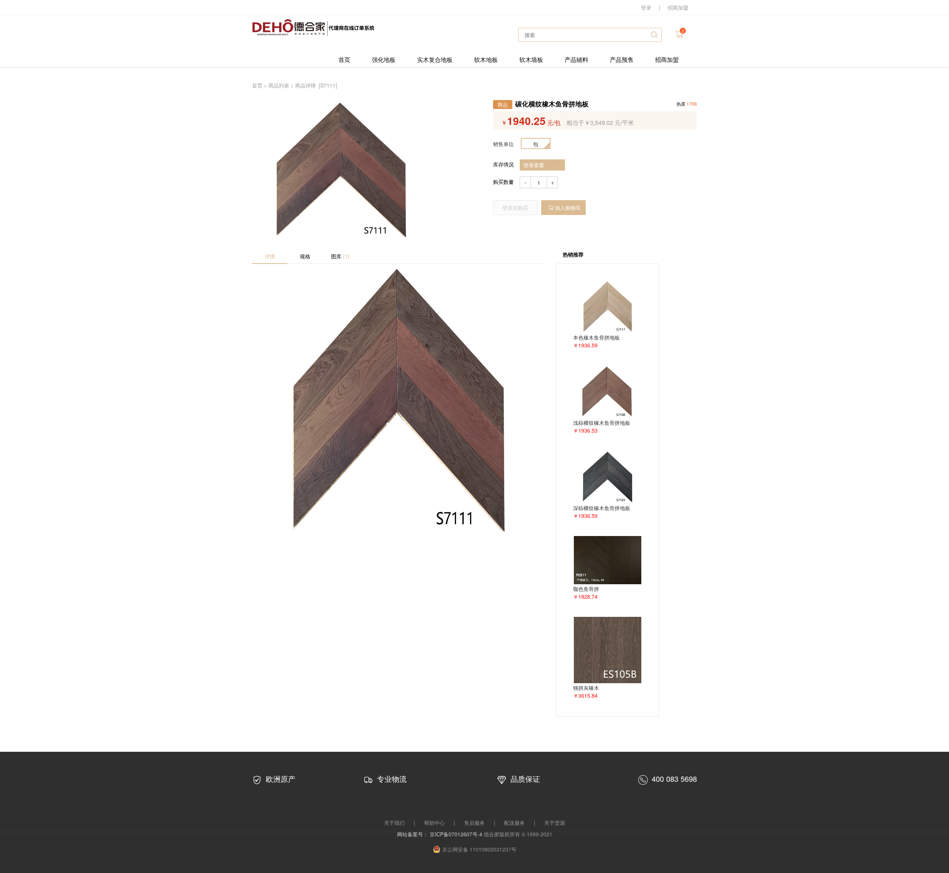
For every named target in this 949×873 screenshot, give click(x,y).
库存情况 (503, 164)
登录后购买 (515, 207)
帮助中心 (434, 822)
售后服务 (474, 822)
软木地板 (486, 59)
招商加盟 (678, 7)
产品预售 (622, 59)
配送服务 (514, 822)
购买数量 (503, 181)
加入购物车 (568, 207)
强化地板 (384, 59)
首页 (344, 59)
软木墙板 (531, 59)
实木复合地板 (435, 59)
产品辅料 (576, 59)
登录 (646, 7)
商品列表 (278, 85)
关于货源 (554, 822)
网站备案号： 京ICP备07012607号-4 (440, 834)
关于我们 (394, 822)
